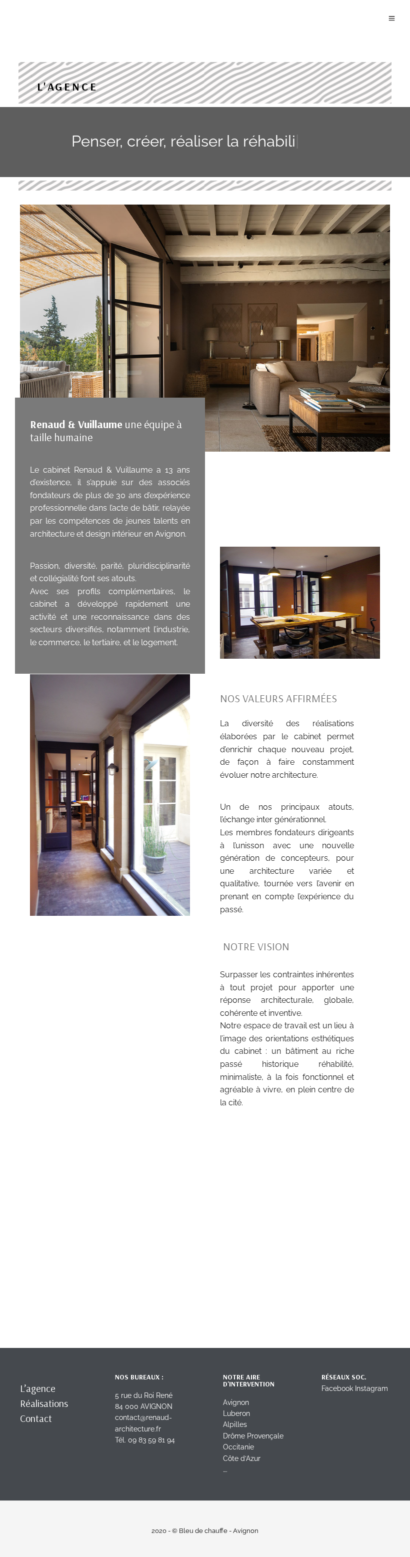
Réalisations (44, 1403)
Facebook (337, 1388)
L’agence (38, 1388)
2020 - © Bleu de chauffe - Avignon (205, 1530)
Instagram (371, 1388)
